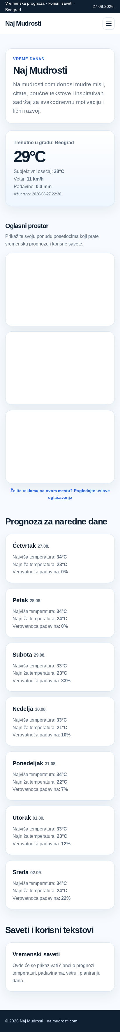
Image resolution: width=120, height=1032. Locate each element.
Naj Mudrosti (23, 23)
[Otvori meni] (109, 23)
